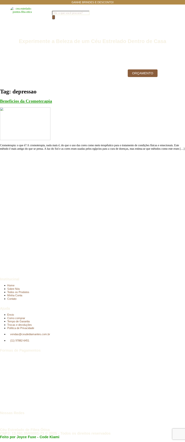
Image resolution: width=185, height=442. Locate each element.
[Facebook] (4, 419)
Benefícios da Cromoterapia (26, 101)
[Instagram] (24, 419)
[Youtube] (14, 419)
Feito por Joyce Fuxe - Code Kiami (29, 437)
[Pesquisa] (53, 17)
